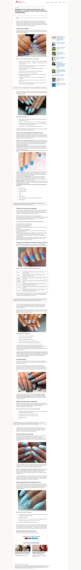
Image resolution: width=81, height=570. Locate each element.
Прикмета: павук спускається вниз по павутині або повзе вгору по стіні (60, 53)
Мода (56, 2)
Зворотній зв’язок (18, 568)
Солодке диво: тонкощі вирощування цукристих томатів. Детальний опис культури (60, 71)
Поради (60, 2)
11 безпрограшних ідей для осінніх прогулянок (60, 43)
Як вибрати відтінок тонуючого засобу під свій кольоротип (39, 553)
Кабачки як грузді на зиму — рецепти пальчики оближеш (61, 48)
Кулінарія (52, 2)
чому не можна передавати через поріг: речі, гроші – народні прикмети (60, 79)
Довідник (47, 2)
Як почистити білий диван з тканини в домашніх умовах (61, 58)
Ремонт (64, 2)
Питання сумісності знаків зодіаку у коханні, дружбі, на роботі (61, 84)
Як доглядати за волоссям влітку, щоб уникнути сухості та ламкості (22, 553)
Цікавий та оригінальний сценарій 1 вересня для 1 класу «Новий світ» (58, 75)
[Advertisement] (59, 20)
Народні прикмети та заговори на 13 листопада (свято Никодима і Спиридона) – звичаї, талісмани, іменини (61, 38)
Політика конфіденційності (25, 568)
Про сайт (31, 568)
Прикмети (57, 55)
